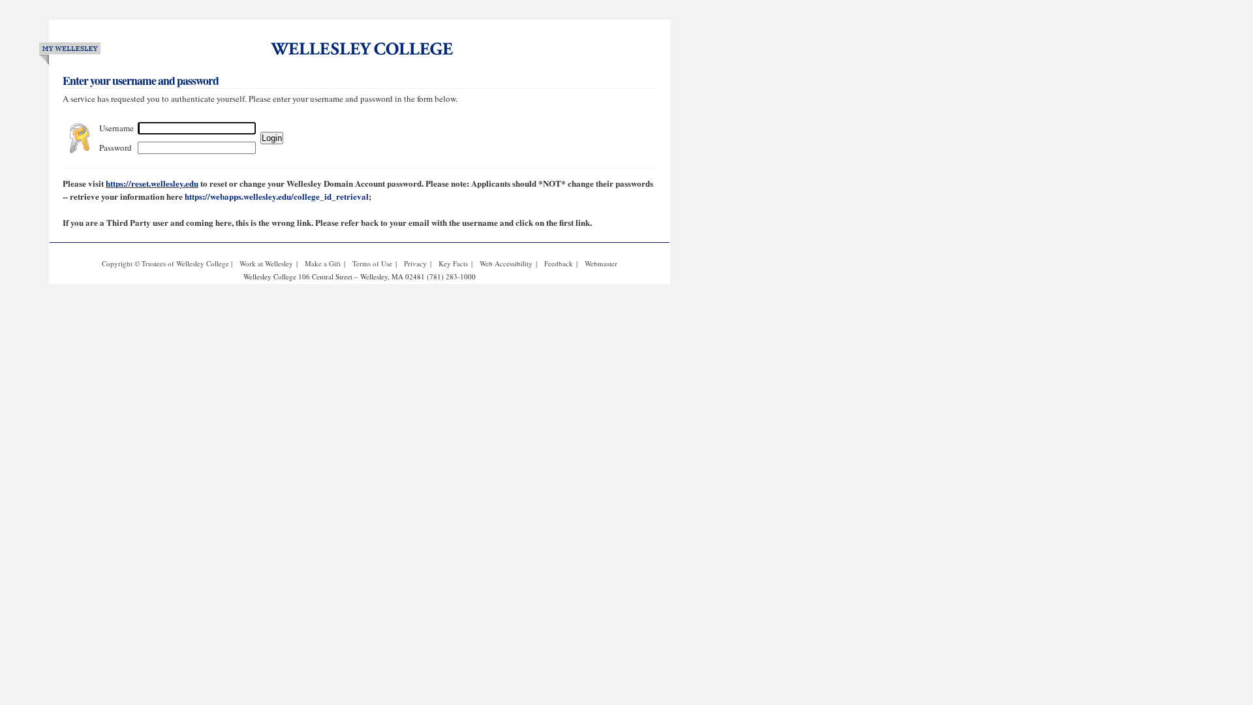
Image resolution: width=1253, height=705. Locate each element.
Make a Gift (323, 263)
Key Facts (453, 263)
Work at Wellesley (266, 263)
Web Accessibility (506, 263)
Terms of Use (372, 263)
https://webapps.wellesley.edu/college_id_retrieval (277, 196)
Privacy (415, 263)
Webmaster (601, 263)
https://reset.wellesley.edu (152, 183)
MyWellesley (70, 51)
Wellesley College (373, 47)
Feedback (558, 263)
